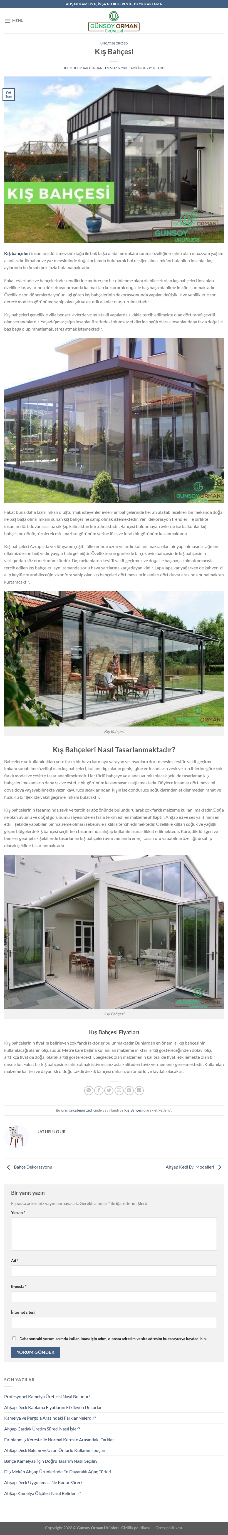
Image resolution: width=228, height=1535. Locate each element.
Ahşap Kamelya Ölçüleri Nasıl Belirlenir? (42, 1493)
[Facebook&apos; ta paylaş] (98, 1090)
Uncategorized (114, 43)
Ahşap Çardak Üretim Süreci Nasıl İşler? (42, 1428)
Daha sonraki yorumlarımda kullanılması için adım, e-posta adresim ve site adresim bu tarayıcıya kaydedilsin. (113, 1338)
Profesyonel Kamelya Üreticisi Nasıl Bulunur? (47, 1396)
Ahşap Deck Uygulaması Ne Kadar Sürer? (43, 1482)
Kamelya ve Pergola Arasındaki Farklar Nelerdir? (50, 1417)
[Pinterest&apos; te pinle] (129, 1090)
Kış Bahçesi (133, 1110)
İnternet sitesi (23, 1312)
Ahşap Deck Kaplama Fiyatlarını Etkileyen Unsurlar (53, 1407)
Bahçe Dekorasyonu (32, 1166)
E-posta (19, 1286)
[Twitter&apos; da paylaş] (108, 1090)
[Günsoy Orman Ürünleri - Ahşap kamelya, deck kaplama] (114, 20)
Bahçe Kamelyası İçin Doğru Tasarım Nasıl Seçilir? (50, 1461)
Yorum (18, 1212)
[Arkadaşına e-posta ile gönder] (119, 1090)
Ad (15, 1260)
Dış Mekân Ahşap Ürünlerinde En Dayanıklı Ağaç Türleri (57, 1471)
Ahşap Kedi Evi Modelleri (190, 1166)
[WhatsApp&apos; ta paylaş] (88, 1090)
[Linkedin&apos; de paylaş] (139, 1090)
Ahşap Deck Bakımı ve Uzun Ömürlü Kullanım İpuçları (55, 1450)
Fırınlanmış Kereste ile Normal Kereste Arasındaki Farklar (59, 1439)
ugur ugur (72, 68)
